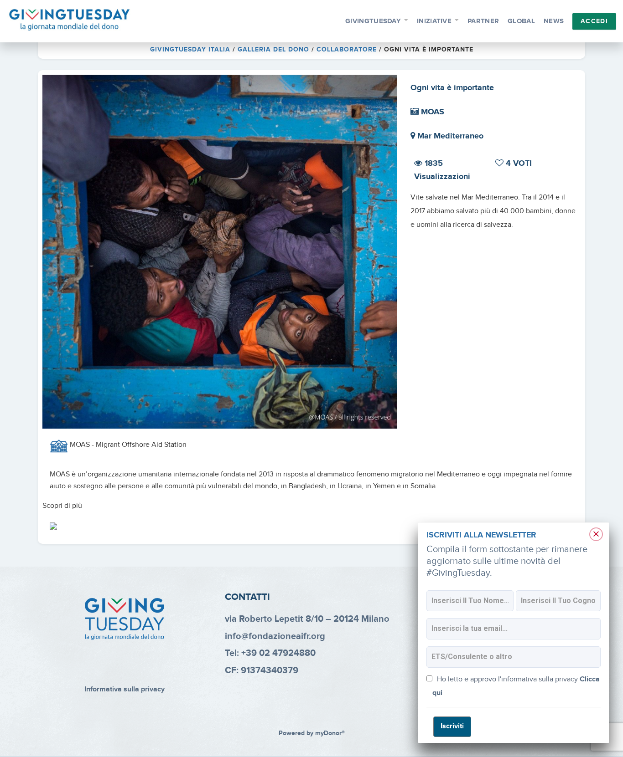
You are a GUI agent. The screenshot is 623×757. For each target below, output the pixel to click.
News (554, 21)
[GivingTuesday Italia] (69, 20)
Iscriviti (452, 726)
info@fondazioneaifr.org (275, 636)
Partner (483, 21)
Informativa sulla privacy (124, 689)
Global (521, 21)
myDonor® (330, 733)
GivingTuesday (373, 21)
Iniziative (434, 21)
